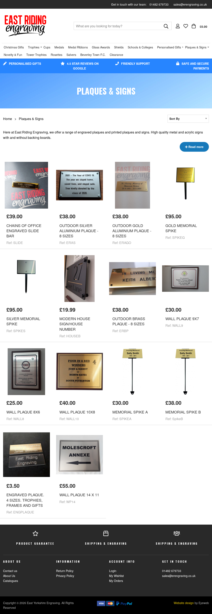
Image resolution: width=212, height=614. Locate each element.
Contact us (10, 571)
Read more (196, 147)
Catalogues (10, 581)
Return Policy (64, 571)
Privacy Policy (65, 576)
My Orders (116, 581)
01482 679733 (159, 4)
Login (112, 571)
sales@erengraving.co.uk (190, 4)
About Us (9, 576)
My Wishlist (116, 576)
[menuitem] (199, 26)
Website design (184, 603)
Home (7, 118)
